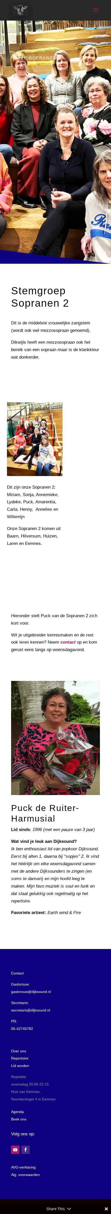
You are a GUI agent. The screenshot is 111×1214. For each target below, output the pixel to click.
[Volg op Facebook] (25, 1150)
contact (68, 642)
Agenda (17, 1112)
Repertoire (19, 1058)
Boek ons (18, 1119)
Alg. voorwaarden (25, 1175)
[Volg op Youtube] (15, 1150)
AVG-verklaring (23, 1167)
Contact (17, 973)
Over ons (18, 1051)
